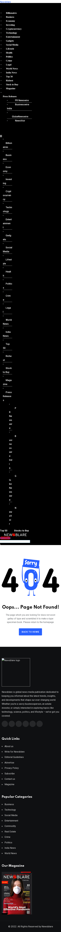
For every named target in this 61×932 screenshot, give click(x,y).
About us (9, 746)
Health (9, 53)
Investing (10, 25)
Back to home (30, 632)
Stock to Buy (12, 84)
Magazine (10, 88)
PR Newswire (22, 100)
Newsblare (5, 2)
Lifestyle (10, 49)
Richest (9, 80)
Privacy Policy (12, 768)
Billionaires (11, 13)
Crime (9, 60)
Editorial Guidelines (14, 757)
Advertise (9, 762)
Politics (9, 56)
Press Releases (10, 96)
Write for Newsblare (15, 751)
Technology (11, 33)
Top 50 (9, 76)
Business (10, 17)
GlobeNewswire (20, 116)
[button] (16, 96)
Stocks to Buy (21, 530)
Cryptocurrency (14, 29)
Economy (10, 21)
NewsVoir (20, 120)
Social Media (12, 45)
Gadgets (10, 41)
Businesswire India (18, 106)
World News (12, 68)
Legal (8, 64)
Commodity (10, 826)
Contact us (10, 779)
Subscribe (10, 773)
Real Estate (10, 831)
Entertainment (13, 37)
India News (11, 72)
